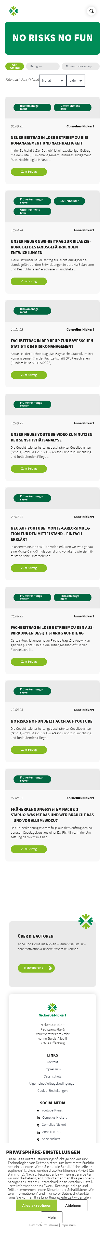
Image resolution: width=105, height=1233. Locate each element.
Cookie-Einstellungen (52, 1090)
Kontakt (52, 1062)
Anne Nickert (51, 1131)
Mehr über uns (33, 968)
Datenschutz (52, 1076)
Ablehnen (73, 1205)
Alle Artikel (15, 66)
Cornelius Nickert (54, 1117)
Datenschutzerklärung (43, 1225)
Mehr (51, 1217)
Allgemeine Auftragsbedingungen (52, 1083)
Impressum (53, 1069)
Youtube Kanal (52, 1110)
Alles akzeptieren (36, 1205)
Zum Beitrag (29, 172)
